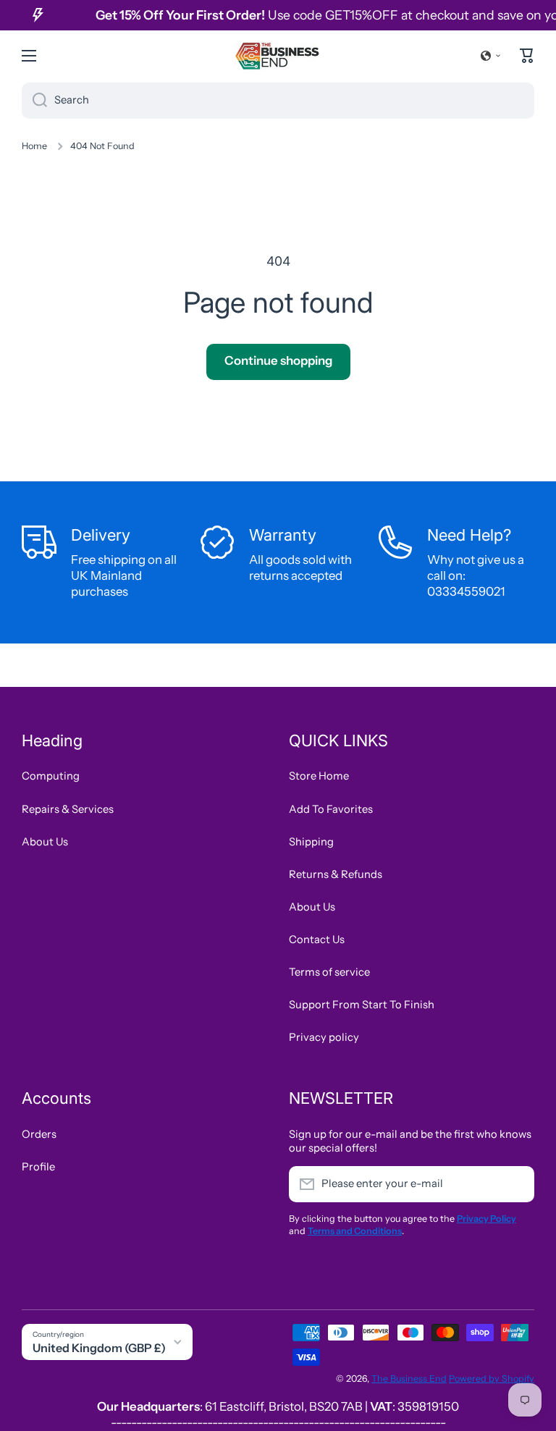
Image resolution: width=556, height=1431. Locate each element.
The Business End (409, 1378)
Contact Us (317, 939)
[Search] (34, 101)
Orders (39, 1134)
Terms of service (329, 972)
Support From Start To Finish (361, 1004)
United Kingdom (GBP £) (99, 1348)
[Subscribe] (516, 1184)
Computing (51, 775)
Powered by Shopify (491, 1378)
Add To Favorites (331, 809)
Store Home (319, 775)
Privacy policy (324, 1037)
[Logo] (278, 56)
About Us (45, 841)
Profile (38, 1166)
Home (34, 145)
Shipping (311, 841)
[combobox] (278, 101)
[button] (490, 56)
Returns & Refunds (335, 874)
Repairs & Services (68, 809)
